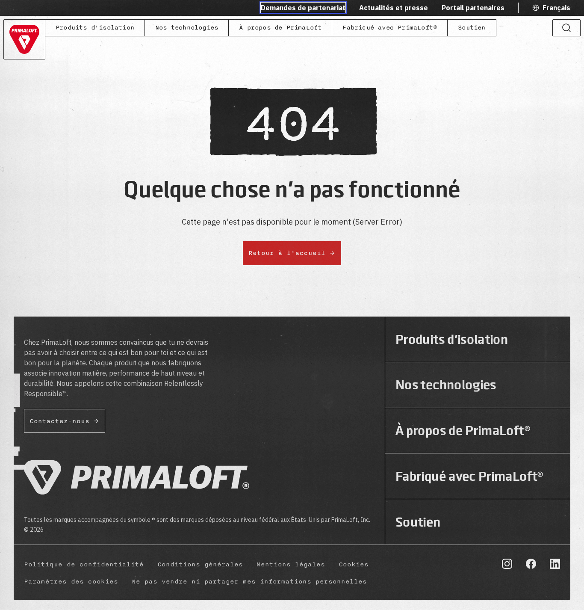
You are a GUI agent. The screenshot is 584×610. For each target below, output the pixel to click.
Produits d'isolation (95, 28)
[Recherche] (566, 28)
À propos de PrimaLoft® (463, 430)
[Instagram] (507, 564)
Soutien (471, 28)
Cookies (354, 564)
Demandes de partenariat (303, 7)
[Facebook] (531, 564)
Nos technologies (186, 28)
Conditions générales (200, 564)
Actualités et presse (393, 7)
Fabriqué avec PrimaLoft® (389, 28)
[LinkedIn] (555, 564)
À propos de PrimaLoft (280, 28)
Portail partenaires (473, 7)
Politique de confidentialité (84, 564)
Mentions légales (291, 564)
